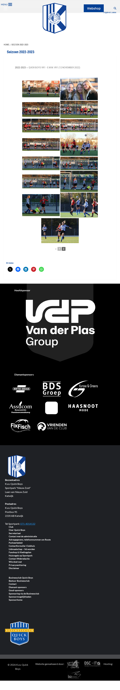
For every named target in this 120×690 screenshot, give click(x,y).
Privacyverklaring (17, 565)
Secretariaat (15, 533)
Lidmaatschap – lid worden (22, 549)
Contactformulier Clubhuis (22, 546)
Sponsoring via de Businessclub (24, 594)
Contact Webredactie (19, 559)
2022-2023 (20, 67)
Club (11, 527)
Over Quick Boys (17, 530)
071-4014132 (27, 523)
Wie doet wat (15, 562)
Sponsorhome (15, 600)
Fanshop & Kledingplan (20, 552)
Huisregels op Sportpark (20, 555)
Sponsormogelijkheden (20, 597)
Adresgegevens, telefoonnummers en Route (30, 540)
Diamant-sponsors (18, 587)
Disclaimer (14, 568)
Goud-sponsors (16, 590)
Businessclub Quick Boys (21, 578)
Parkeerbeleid (15, 543)
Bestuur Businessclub (19, 581)
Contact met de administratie (23, 536)
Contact (12, 584)
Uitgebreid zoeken (109, 12)
